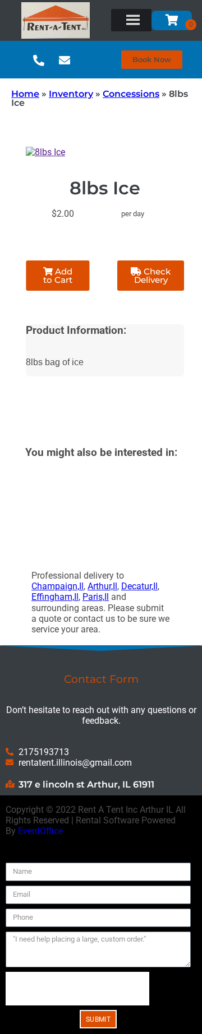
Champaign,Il (57, 586)
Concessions (131, 94)
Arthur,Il (102, 586)
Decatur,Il (139, 586)
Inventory (71, 94)
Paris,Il (95, 596)
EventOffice (40, 831)
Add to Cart (57, 275)
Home (25, 94)
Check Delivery (152, 275)
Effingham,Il (55, 596)
